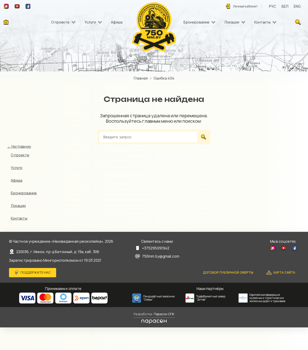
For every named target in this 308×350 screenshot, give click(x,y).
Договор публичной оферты (228, 272)
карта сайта (284, 272)
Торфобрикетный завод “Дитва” (210, 297)
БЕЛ (285, 6)
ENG (297, 6)
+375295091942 (155, 248)
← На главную (19, 146)
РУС (272, 6)
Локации (231, 22)
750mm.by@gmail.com (160, 256)
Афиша (116, 22)
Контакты (262, 22)
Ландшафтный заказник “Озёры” (159, 297)
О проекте (60, 22)
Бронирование (196, 22)
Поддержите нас (36, 272)
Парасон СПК (163, 314)
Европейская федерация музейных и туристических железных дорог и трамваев (267, 298)
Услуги (90, 22)
